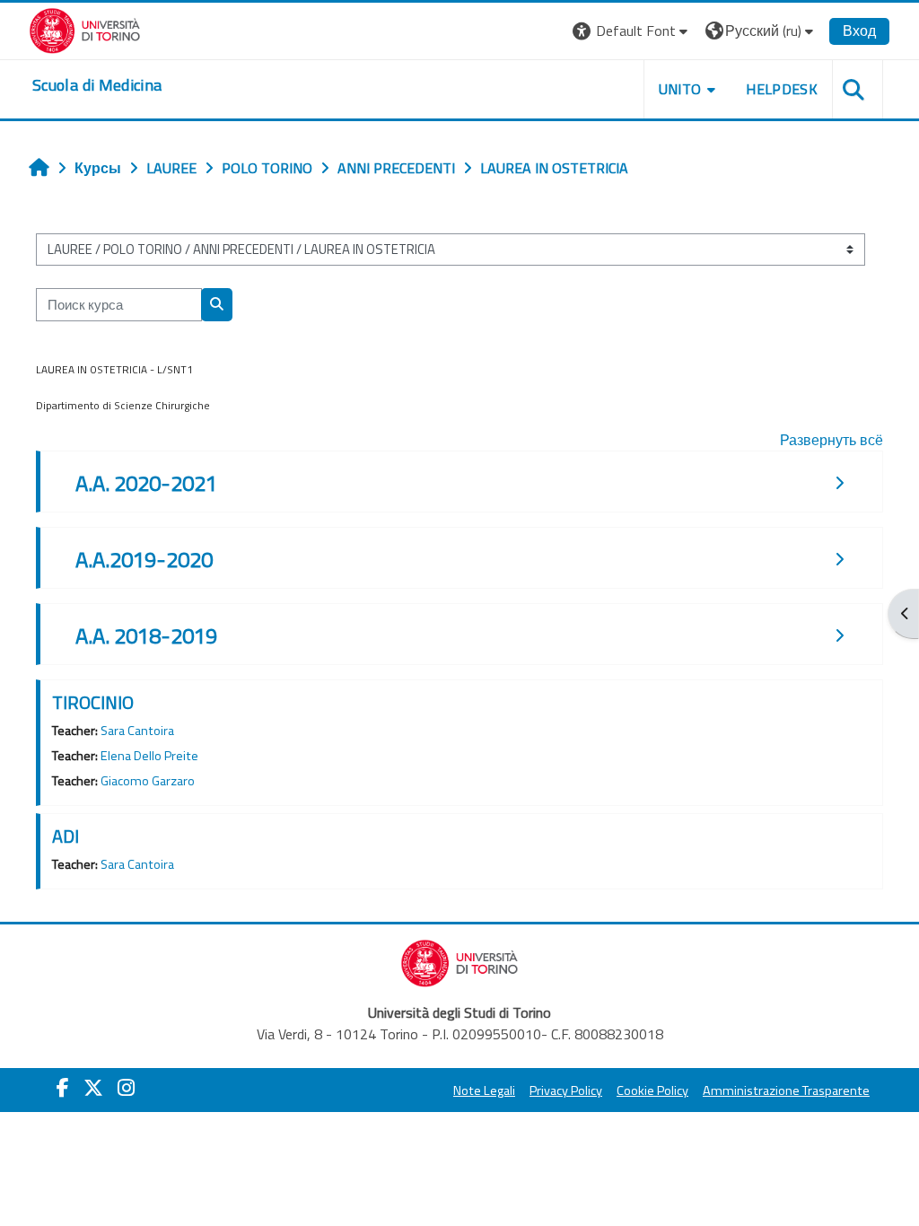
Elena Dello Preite (149, 756)
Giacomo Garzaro (148, 781)
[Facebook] (62, 1088)
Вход (859, 30)
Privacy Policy (566, 1090)
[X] (93, 1088)
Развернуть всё (831, 440)
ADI (65, 836)
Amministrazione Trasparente (786, 1090)
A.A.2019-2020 (144, 559)
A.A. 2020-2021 (146, 483)
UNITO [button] (680, 89)
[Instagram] (126, 1088)
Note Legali (484, 1090)
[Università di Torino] (85, 28)
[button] (632, 31)
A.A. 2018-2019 (146, 635)
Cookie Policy (652, 1090)
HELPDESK (782, 89)
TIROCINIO (93, 702)
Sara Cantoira (137, 730)
